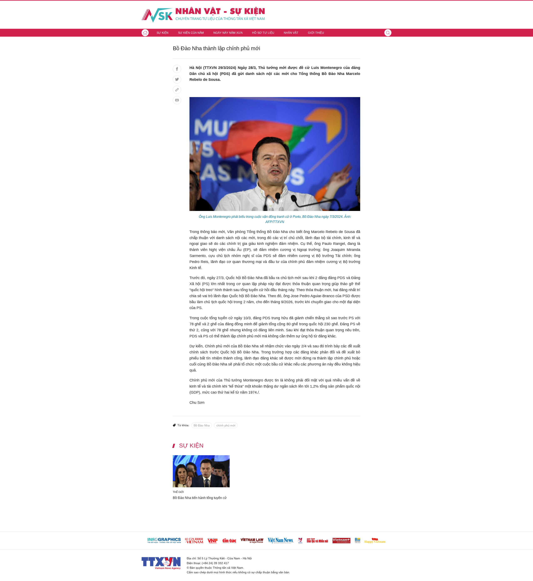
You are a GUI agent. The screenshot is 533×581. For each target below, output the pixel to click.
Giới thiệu (316, 32)
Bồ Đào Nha (202, 425)
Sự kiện (162, 32)
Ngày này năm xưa (228, 32)
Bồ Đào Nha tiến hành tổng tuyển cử (200, 497)
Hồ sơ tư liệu (263, 32)
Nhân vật (291, 32)
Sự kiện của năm (191, 32)
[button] (387, 32)
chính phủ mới (225, 425)
